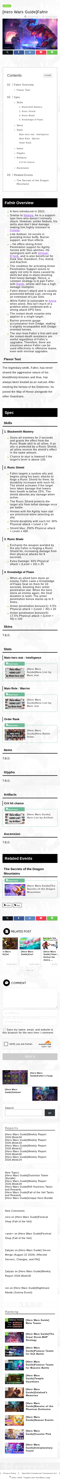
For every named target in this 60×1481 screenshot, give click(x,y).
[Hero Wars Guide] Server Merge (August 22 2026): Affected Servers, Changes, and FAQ (28, 1255)
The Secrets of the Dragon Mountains (33, 182)
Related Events (23, 175)
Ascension (23, 168)
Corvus (15, 230)
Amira (52, 300)
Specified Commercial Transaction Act (39, 1473)
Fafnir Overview (24, 84)
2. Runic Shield (27, 111)
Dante (20, 284)
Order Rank (25, 143)
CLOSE (47, 75)
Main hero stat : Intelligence (34, 134)
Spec (17, 97)
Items (20, 148)
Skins (20, 125)
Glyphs (21, 153)
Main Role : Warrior (29, 138)
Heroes (7, 6)
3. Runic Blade (27, 115)
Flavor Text (23, 90)
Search (9, 1107)
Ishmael (43, 253)
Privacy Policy (9, 1473)
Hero (18, 905)
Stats (20, 130)
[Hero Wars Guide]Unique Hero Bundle (29, 1198)
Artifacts (22, 157)
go (49, 1112)
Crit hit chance (27, 162)
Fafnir (8, 905)
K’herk (14, 256)
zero (7, 1217)
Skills (20, 102)
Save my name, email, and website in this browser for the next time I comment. (28, 1031)
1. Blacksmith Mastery (30, 107)
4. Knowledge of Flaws (31, 120)
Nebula (28, 215)
